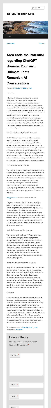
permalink (19, 329)
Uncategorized (27, 327)
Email (14, 396)
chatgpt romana (12, 198)
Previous (10, 43)
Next (41, 43)
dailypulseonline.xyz (20, 14)
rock (30, 88)
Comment (15, 355)
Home (9, 36)
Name (14, 384)
